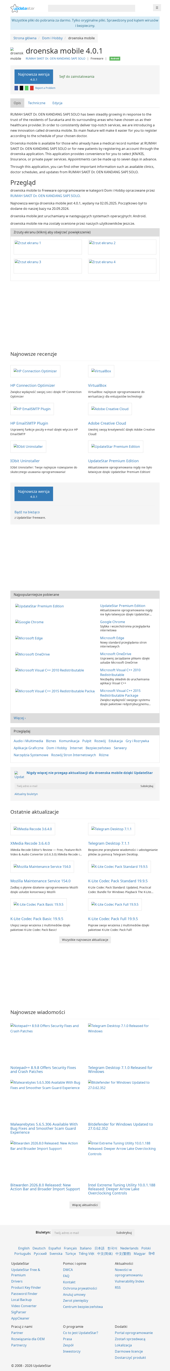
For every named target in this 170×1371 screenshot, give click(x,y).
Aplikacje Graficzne (29, 748)
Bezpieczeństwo (98, 748)
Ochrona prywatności (80, 1288)
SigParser (18, 1312)
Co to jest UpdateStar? (80, 1332)
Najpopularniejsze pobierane (36, 594)
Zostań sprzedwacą (130, 1339)
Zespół (68, 1345)
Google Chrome (112, 622)
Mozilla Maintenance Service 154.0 (40, 880)
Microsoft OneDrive (115, 654)
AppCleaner (20, 1318)
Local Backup (21, 1299)
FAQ (66, 1276)
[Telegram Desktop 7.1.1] (111, 828)
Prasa (67, 1339)
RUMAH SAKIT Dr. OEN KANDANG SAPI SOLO (55, 58)
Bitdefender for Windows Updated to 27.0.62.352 (120, 1126)
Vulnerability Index (129, 1281)
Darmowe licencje (129, 1351)
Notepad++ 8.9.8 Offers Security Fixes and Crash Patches (43, 1069)
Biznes (51, 741)
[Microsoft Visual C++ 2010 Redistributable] (50, 670)
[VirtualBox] (101, 371)
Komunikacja (69, 741)
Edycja (57, 103)
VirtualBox (97, 385)
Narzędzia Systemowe (31, 755)
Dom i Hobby (56, 748)
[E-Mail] (32, 88)
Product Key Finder (26, 1287)
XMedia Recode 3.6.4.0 (30, 843)
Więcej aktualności (85, 1205)
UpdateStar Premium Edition (113, 460)
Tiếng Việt (86, 1253)
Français (70, 1248)
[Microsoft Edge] (29, 638)
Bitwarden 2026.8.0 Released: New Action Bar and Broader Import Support (45, 1187)
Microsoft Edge (112, 638)
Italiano (86, 1248)
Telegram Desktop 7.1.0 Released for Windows (120, 1069)
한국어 (112, 1248)
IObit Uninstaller (25, 460)
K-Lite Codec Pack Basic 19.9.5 (36, 918)
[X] (22, 88)
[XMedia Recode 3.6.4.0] (33, 828)
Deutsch (39, 1248)
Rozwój (100, 741)
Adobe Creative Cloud (107, 423)
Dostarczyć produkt (130, 1357)
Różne (104, 755)
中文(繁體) (123, 1253)
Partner (17, 1332)
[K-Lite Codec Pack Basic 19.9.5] (38, 904)
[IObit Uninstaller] (28, 446)
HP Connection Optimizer (32, 385)
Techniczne (36, 103)
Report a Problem (45, 88)
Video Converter (24, 1306)
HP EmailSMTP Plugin (29, 423)
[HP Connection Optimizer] (35, 371)
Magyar (140, 1253)
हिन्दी (152, 1253)
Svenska (56, 1253)
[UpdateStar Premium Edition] (115, 446)
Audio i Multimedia (28, 741)
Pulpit (86, 741)
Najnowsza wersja (34, 76)
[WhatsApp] (27, 88)
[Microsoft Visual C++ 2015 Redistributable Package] (55, 690)
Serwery (120, 748)
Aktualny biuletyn (26, 794)
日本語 (99, 1248)
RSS (118, 1287)
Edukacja (116, 741)
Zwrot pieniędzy (75, 1300)
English (24, 1248)
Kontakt (69, 1282)
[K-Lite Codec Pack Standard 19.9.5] (119, 866)
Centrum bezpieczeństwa (83, 1306)
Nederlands (129, 1248)
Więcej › (20, 718)
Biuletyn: (43, 1232)
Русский (40, 1253)
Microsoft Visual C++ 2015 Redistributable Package (120, 693)
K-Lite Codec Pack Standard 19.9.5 (118, 880)
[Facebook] (17, 88)
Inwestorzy (71, 1351)
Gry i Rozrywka (137, 741)
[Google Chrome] (30, 622)
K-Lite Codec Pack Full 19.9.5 (113, 918)
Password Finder (24, 1293)
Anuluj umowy (74, 1294)
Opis (17, 103)
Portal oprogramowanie (134, 1332)
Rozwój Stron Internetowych (73, 755)
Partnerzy (19, 1345)
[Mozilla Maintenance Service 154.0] (42, 866)
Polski (146, 1248)
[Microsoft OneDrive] (33, 654)
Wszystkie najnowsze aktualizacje (85, 940)
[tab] (17, 103)
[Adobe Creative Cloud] (110, 408)
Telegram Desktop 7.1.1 (109, 843)
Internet (76, 748)
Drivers (17, 1281)
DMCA (68, 1269)
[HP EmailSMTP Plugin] (32, 408)
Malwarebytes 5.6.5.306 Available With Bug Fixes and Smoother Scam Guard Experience (44, 1128)
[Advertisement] (85, 314)
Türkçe (70, 1253)
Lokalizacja (123, 1345)
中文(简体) (105, 1253)
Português (22, 1253)
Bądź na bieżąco (27, 512)
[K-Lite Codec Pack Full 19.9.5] (114, 904)
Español (55, 1248)
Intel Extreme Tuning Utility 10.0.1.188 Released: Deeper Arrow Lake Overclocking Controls (121, 1189)
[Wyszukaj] (131, 8)
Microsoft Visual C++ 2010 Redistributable (120, 672)
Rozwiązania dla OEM (28, 1339)
